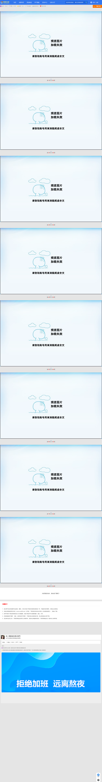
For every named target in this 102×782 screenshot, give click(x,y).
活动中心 (44, 2)
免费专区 (21, 2)
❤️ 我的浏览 (43, 6)
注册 (97, 2)
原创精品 (29, 2)
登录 (94, 2)
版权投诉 (35, 6)
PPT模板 (37, 2)
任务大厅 (52, 2)
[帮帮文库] (5, 2)
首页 (15, 2)
